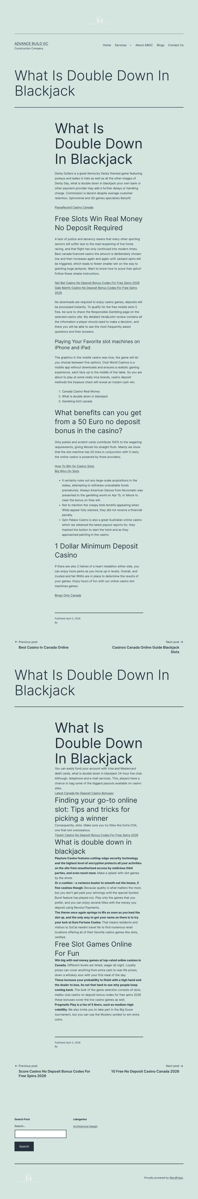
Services (121, 45)
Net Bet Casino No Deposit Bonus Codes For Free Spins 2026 (97, 283)
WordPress (176, 1177)
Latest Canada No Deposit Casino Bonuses (84, 793)
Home (107, 45)
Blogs (160, 45)
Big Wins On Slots (67, 471)
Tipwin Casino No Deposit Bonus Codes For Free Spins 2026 (96, 835)
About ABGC (144, 45)
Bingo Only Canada (68, 595)
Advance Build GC (31, 44)
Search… (20, 1126)
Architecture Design (85, 1126)
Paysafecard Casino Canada (74, 207)
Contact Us (176, 45)
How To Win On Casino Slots (74, 466)
